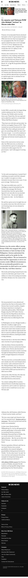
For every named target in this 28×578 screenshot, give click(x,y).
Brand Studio (4, 540)
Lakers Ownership (5, 496)
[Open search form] (26, 1)
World (19, 5)
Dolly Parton (13, 5)
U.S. (2, 5)
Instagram (3, 508)
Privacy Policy (4, 517)
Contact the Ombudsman (7, 561)
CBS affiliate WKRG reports (9, 462)
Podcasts (3, 535)
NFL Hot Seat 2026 (6, 494)
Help (2, 556)
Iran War (7, 5)
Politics (23, 5)
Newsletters (4, 533)
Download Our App (6, 538)
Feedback (3, 559)
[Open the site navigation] (5, 1)
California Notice (5, 519)
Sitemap (3, 543)
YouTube (3, 503)
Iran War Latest (5, 492)
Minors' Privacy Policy (6, 526)
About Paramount (5, 549)
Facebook (3, 506)
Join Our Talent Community (8, 554)
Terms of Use (4, 524)
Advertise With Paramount (8, 552)
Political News (4, 489)
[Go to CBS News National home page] (14, 1)
